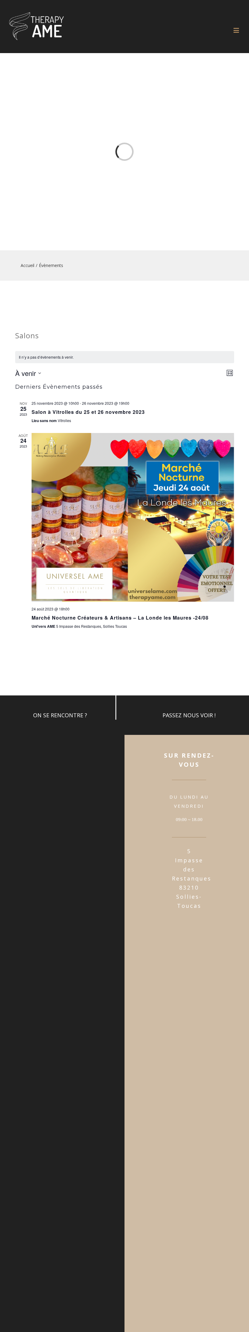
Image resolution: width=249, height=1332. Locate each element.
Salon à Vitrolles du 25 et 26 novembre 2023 (88, 411)
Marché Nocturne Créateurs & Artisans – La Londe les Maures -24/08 (120, 617)
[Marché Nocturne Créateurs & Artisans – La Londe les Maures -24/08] (133, 517)
